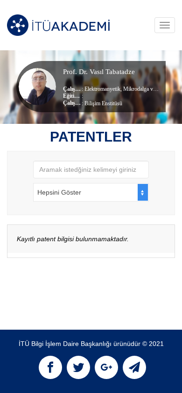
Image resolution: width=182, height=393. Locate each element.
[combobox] (91, 192)
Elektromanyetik (102, 89)
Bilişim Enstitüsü (103, 103)
